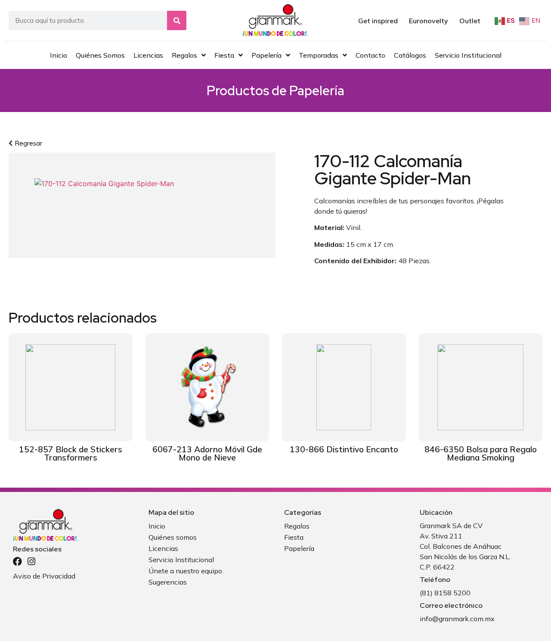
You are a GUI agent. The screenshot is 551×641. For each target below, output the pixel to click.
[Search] (176, 20)
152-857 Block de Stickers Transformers (70, 453)
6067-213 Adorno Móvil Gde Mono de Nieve (207, 453)
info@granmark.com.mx (457, 618)
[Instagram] (31, 561)
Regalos (297, 526)
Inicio (157, 526)
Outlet (469, 20)
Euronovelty (428, 20)
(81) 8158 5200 (445, 592)
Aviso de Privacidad (44, 576)
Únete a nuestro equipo (185, 570)
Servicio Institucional (181, 559)
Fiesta (293, 537)
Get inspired (378, 20)
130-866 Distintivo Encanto (344, 449)
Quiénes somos (173, 537)
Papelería (316, 90)
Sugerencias (168, 582)
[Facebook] (17, 561)
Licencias (163, 548)
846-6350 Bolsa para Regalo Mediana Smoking (480, 453)
